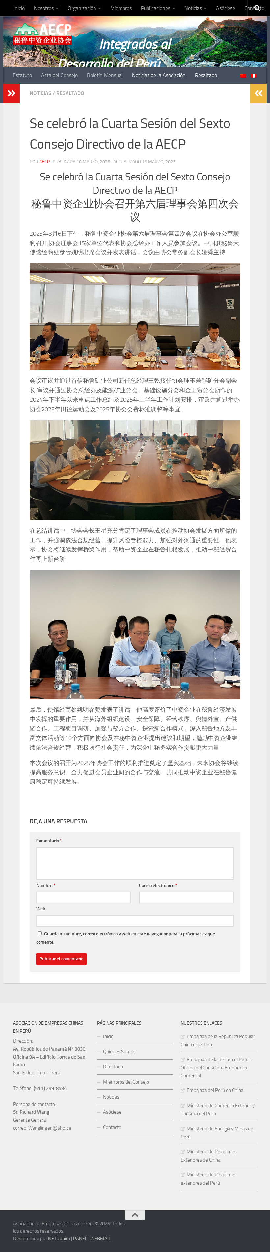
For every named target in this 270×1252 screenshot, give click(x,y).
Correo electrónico (158, 885)
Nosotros (44, 8)
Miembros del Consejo (126, 1082)
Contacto (112, 1127)
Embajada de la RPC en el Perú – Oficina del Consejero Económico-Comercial (217, 1068)
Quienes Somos (119, 1052)
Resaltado (206, 75)
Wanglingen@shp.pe (49, 1128)
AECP (44, 162)
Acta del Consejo (59, 75)
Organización (82, 8)
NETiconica (59, 1238)
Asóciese (225, 8)
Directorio (113, 1067)
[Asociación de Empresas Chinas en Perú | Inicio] (42, 34)
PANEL (80, 1238)
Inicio (19, 8)
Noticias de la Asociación (159, 75)
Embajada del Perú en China (215, 1090)
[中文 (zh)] (243, 76)
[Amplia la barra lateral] (11, 93)
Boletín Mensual (105, 75)
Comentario (49, 841)
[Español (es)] (253, 76)
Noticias (193, 8)
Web (40, 909)
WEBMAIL (100, 1238)
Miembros (121, 8)
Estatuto (22, 75)
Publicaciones (155, 8)
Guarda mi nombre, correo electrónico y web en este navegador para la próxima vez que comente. (125, 938)
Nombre (45, 885)
